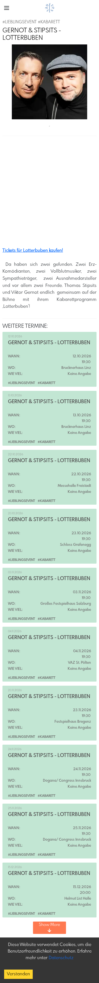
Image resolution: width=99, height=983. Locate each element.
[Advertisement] (49, 193)
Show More (49, 925)
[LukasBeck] (49, 82)
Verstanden (18, 974)
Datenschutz (61, 958)
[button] (6, 8)
